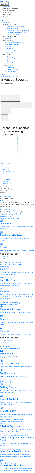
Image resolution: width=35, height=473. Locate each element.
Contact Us (10, 53)
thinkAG (9, 38)
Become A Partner (13, 44)
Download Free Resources (15, 26)
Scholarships (7, 179)
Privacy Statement (15, 210)
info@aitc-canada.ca (6, 196)
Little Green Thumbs (13, 34)
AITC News (10, 67)
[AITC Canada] (5, 1)
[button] (4, 4)
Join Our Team (11, 51)
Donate (9, 47)
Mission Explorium (13, 28)
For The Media (11, 71)
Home (2, 166)
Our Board (10, 61)
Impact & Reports (12, 69)
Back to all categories (10, 76)
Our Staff (10, 63)
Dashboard (7, 22)
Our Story (10, 57)
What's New (7, 170)
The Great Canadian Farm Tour (17, 32)
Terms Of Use (4, 210)
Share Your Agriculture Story (16, 42)
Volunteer (10, 49)
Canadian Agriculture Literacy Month (18, 30)
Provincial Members (13, 59)
